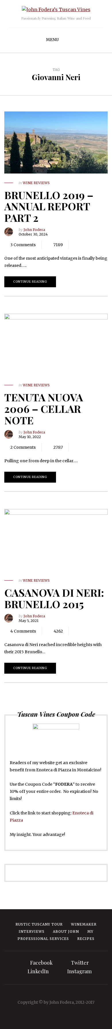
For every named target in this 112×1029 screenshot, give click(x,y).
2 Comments (23, 447)
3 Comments (23, 244)
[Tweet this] (84, 244)
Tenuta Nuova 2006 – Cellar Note (43, 408)
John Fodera (34, 230)
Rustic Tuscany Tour (39, 924)
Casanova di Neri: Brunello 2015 (54, 598)
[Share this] (76, 244)
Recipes (85, 938)
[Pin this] (102, 244)
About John (66, 931)
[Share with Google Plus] (93, 244)
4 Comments (23, 631)
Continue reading (30, 282)
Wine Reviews (36, 183)
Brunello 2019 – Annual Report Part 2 (48, 206)
